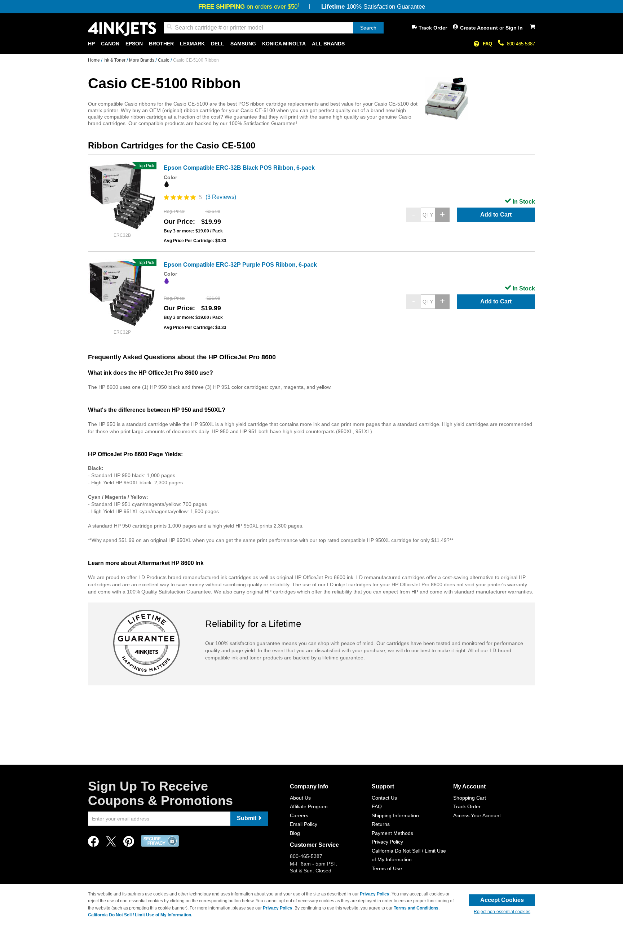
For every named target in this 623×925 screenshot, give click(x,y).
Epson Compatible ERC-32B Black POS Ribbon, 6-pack (239, 168)
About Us (300, 798)
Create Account (479, 28)
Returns (381, 824)
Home (94, 60)
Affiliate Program (309, 806)
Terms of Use (387, 868)
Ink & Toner (115, 60)
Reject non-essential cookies (502, 911)
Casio (164, 60)
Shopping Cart (469, 798)
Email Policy (303, 824)
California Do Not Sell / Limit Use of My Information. (140, 914)
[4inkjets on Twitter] (111, 843)
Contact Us (384, 798)
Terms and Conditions (416, 908)
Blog (295, 833)
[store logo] (122, 29)
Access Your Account (477, 815)
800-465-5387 (521, 43)
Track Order (433, 28)
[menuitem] (91, 44)
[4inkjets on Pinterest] (128, 843)
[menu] (311, 44)
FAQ (487, 43)
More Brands (142, 60)
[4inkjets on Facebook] (93, 843)
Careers (299, 815)
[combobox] (274, 28)
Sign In (514, 28)
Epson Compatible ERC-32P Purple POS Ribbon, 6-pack (240, 265)
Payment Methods (392, 833)
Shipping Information (395, 815)
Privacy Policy (387, 842)
